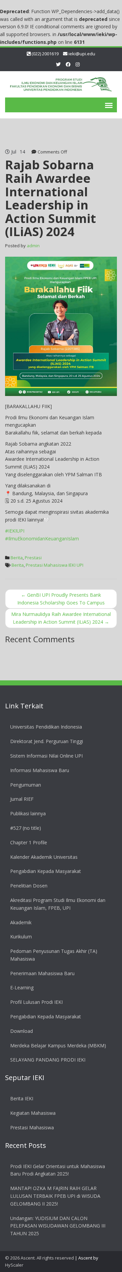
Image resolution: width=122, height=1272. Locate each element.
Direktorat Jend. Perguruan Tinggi (46, 741)
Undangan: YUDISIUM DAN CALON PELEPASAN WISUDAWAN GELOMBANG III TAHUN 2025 (57, 1226)
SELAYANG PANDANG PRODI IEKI (47, 1059)
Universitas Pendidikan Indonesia (46, 727)
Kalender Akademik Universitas (44, 857)
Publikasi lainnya (28, 813)
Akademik (21, 922)
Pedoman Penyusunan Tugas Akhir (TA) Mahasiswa (53, 955)
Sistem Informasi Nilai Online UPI (46, 756)
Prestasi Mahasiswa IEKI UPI (54, 565)
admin (33, 246)
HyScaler (14, 1265)
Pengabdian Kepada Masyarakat (45, 871)
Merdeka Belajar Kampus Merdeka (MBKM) (58, 1045)
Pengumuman (25, 785)
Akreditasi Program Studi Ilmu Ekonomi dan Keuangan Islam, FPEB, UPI (57, 904)
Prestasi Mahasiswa (32, 1127)
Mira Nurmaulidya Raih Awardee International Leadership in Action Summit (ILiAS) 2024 (61, 618)
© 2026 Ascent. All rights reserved (39, 1258)
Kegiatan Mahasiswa (33, 1113)
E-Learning (22, 987)
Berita (17, 558)
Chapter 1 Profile (28, 842)
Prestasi (33, 558)
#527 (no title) (25, 828)
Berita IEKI (21, 1098)
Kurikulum (21, 936)
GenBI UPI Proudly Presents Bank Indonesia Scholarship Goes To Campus (61, 599)
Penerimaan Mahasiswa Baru (42, 973)
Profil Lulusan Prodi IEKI (36, 1002)
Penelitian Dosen (28, 885)
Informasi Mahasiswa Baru (39, 770)
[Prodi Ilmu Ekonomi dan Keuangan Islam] (61, 83)
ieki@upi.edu (81, 54)
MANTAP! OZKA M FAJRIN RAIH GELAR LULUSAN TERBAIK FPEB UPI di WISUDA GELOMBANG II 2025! (55, 1196)
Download (21, 1031)
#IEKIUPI (14, 531)
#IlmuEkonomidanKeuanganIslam (42, 538)
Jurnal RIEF (22, 799)
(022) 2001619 (45, 54)
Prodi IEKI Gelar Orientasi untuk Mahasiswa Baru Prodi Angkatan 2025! (57, 1170)
